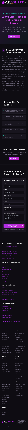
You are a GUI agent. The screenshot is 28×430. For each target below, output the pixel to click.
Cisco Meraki (5, 361)
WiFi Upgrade (5, 339)
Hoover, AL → (5, 276)
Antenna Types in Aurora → (8, 255)
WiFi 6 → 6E (4, 401)
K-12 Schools (18, 361)
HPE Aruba (4, 363)
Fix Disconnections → (7, 315)
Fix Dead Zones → (6, 306)
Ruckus (3, 367)
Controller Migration (6, 352)
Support (4, 412)
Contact (21, 425)
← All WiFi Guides (6, 321)
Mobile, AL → (5, 271)
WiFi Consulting (5, 348)
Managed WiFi (5, 350)
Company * (6, 201)
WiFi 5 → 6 (4, 399)
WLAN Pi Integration (19, 350)
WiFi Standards (5, 388)
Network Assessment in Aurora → (9, 297)
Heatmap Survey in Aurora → (8, 299)
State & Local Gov (19, 373)
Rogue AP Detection (19, 348)
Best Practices (5, 393)
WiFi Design (4, 335)
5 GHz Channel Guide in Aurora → (9, 249)
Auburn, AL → (5, 278)
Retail (16, 367)
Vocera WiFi (17, 335)
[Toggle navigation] (25, 2)
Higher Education (19, 363)
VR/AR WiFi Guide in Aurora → (9, 258)
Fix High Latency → (6, 317)
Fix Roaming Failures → (7, 313)
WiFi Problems (5, 390)
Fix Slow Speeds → (6, 308)
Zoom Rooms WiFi (19, 344)
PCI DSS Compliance (20, 346)
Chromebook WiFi (19, 341)
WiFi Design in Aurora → (7, 290)
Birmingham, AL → (6, 265)
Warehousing (18, 369)
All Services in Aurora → (16, 321)
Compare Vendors (6, 371)
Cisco (3, 358)
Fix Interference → (6, 310)
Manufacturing (18, 376)
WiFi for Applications (19, 333)
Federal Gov (17, 371)
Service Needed (7, 207)
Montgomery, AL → (6, 269)
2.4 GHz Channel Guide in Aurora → (10, 246)
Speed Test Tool (18, 388)
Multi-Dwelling (18, 378)
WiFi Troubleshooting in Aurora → (9, 292)
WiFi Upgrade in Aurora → (8, 294)
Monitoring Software (19, 393)
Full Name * (6, 183)
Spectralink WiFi (18, 339)
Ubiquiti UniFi (5, 369)
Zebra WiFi (17, 337)
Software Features (6, 386)
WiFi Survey (4, 333)
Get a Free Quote (14, 36)
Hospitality (17, 365)
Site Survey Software (20, 384)
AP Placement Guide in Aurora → (9, 251)
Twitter (3, 414)
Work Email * (6, 189)
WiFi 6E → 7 (4, 403)
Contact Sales (5, 410)
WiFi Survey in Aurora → (7, 287)
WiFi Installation (5, 346)
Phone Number (7, 195)
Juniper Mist (4, 365)
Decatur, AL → (5, 281)
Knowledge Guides (6, 384)
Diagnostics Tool (19, 395)
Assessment (4, 341)
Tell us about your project (10, 213)
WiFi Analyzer (18, 390)
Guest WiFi (17, 352)
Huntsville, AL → (5, 267)
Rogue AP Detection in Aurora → (9, 253)
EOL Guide (17, 425)
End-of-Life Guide (6, 397)
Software (3, 425)
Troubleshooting (5, 337)
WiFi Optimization (6, 344)
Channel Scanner (19, 386)
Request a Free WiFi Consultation (13, 225)
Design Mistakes (5, 395)
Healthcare (17, 358)
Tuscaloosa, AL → (6, 274)
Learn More (13, 158)
